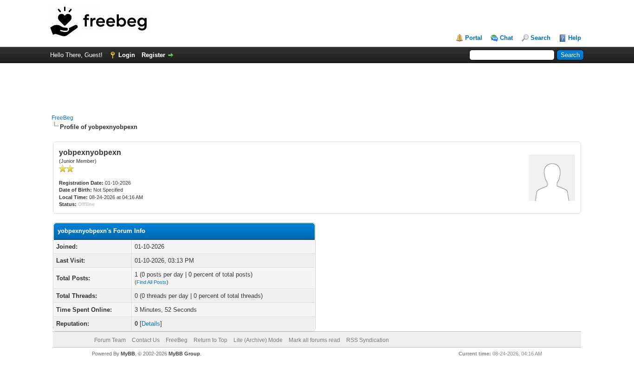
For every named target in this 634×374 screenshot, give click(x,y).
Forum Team (110, 340)
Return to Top (210, 340)
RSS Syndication (367, 340)
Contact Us (146, 340)
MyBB (128, 353)
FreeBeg (62, 118)
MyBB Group (184, 353)
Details (151, 323)
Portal (473, 37)
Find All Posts (151, 282)
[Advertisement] (317, 84)
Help (574, 37)
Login (126, 55)
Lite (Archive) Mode (258, 340)
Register (153, 55)
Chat (506, 37)
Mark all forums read (314, 340)
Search (540, 37)
